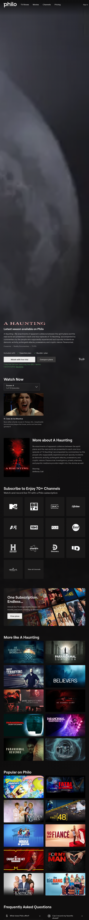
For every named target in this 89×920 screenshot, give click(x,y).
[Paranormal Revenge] (24, 749)
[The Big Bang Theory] (65, 884)
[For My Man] (65, 860)
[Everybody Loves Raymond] (24, 884)
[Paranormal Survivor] (65, 652)
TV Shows (25, 4)
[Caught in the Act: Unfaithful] (24, 860)
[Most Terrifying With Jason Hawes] (24, 676)
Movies (36, 4)
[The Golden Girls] (24, 811)
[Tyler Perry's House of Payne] (24, 835)
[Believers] (65, 676)
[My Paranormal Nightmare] (24, 652)
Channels (47, 4)
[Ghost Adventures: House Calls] (24, 700)
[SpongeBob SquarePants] (24, 787)
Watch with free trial (19, 359)
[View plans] (44, 607)
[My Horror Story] (65, 700)
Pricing (58, 4)
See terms (19, 367)
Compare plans (46, 359)
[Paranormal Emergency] (65, 725)
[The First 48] (65, 811)
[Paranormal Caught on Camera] (24, 725)
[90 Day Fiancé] (65, 835)
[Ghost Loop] (65, 749)
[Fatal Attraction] (65, 787)
